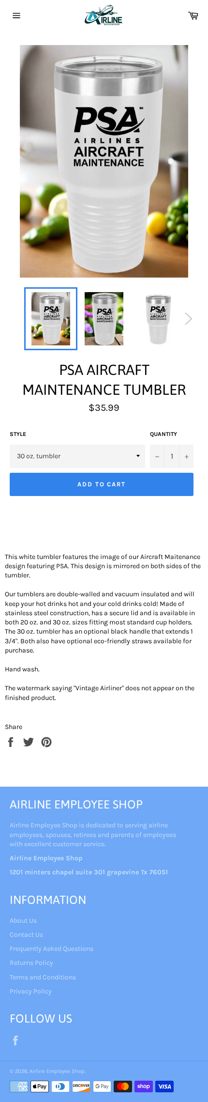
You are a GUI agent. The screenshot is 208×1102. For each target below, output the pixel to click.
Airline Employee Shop (57, 1071)
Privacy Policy (31, 991)
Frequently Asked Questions (51, 949)
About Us (23, 920)
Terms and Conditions (43, 977)
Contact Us (26, 935)
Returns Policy (31, 963)
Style (18, 434)
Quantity (163, 434)
